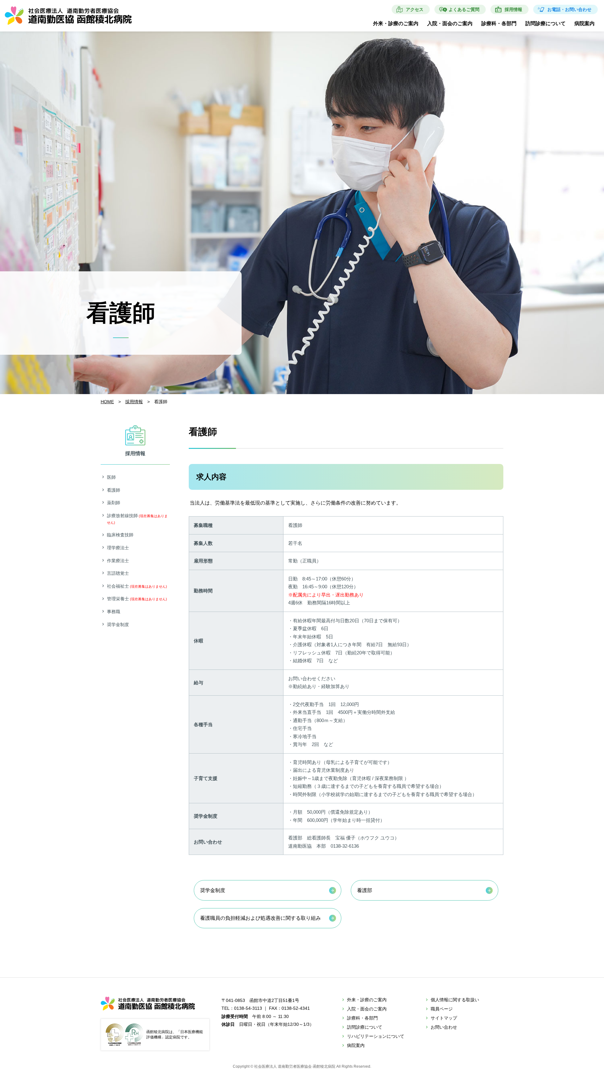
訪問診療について (545, 23)
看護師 (113, 490)
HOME (107, 401)
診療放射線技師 (137, 518)
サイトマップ (444, 1017)
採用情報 (513, 9)
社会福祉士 (137, 586)
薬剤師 (113, 502)
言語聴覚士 (118, 573)
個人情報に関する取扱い (455, 999)
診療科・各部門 (499, 23)
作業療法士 (118, 560)
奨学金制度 (212, 890)
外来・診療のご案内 (395, 23)
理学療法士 (118, 547)
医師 (111, 477)
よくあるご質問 (464, 9)
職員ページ (442, 1008)
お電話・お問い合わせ (569, 9)
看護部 (364, 890)
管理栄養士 (137, 598)
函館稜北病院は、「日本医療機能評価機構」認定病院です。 (174, 1034)
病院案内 (584, 23)
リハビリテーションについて (375, 1036)
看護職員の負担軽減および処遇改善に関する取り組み (260, 918)
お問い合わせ (444, 1027)
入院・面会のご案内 (450, 23)
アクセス (414, 9)
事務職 (113, 611)
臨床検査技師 (120, 534)
